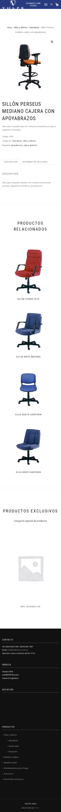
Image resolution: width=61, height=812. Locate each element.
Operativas (34, 27)
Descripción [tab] (11, 162)
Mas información (30, 606)
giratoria (33, 145)
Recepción (13, 751)
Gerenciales (14, 746)
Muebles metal (10, 762)
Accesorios (8, 773)
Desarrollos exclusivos (13, 779)
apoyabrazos (17, 145)
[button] (52, 41)
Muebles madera (11, 757)
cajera (26, 145)
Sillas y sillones (20, 27)
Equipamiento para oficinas (33, 4)
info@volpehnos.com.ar (18, 650)
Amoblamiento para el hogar (16, 768)
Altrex (36, 808)
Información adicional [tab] (35, 162)
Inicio (9, 27)
